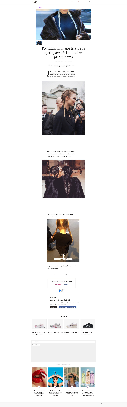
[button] (94, 2)
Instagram (59, 284)
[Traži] (89, 2)
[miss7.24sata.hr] (35, 2)
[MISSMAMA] (68, 2)
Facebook (66, 284)
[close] (101, 403)
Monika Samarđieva (60, 61)
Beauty (40, 7)
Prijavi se (53, 307)
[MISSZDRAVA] (74, 2)
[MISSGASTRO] (81, 2)
